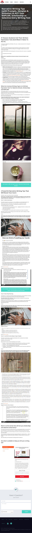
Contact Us (3, 523)
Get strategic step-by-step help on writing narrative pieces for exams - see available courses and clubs (16, 289)
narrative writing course (19, 71)
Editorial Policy (21, 519)
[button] (30, 2)
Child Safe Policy (26, 519)
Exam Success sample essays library (14, 75)
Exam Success (6, 266)
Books (4, 450)
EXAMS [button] (11, 2)
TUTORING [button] (7, 2)
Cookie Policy (16, 519)
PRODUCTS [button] (16, 2)
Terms (6, 519)
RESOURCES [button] (22, 2)
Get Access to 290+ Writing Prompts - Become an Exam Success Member (16, 185)
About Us (3, 519)
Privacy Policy (10, 519)
